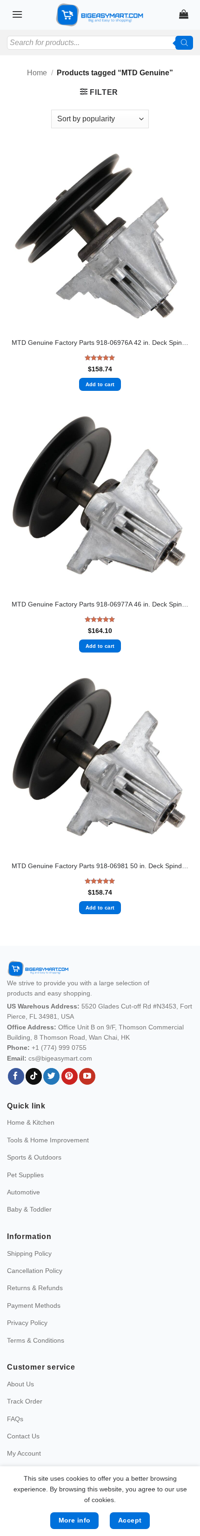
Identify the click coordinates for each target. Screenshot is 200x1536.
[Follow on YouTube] (87, 1076)
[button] (17, 14)
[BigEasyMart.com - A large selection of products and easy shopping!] (100, 15)
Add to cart (100, 384)
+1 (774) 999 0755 (59, 1047)
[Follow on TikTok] (34, 1076)
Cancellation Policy (34, 1270)
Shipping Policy (29, 1253)
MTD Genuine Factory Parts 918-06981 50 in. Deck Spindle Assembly (100, 866)
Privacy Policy (27, 1322)
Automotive (23, 1192)
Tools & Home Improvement (48, 1140)
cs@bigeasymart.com (60, 1058)
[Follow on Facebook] (16, 1076)
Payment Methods (33, 1305)
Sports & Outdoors (34, 1157)
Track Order (24, 1401)
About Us (20, 1384)
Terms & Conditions (35, 1340)
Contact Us (23, 1436)
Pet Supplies (25, 1175)
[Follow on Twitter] (51, 1076)
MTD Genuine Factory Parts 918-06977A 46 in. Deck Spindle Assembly (100, 604)
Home (37, 73)
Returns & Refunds (35, 1288)
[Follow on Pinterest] (69, 1076)
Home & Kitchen (30, 1122)
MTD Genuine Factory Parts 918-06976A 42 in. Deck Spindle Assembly (100, 342)
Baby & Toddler (29, 1209)
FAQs (15, 1419)
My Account (24, 1453)
